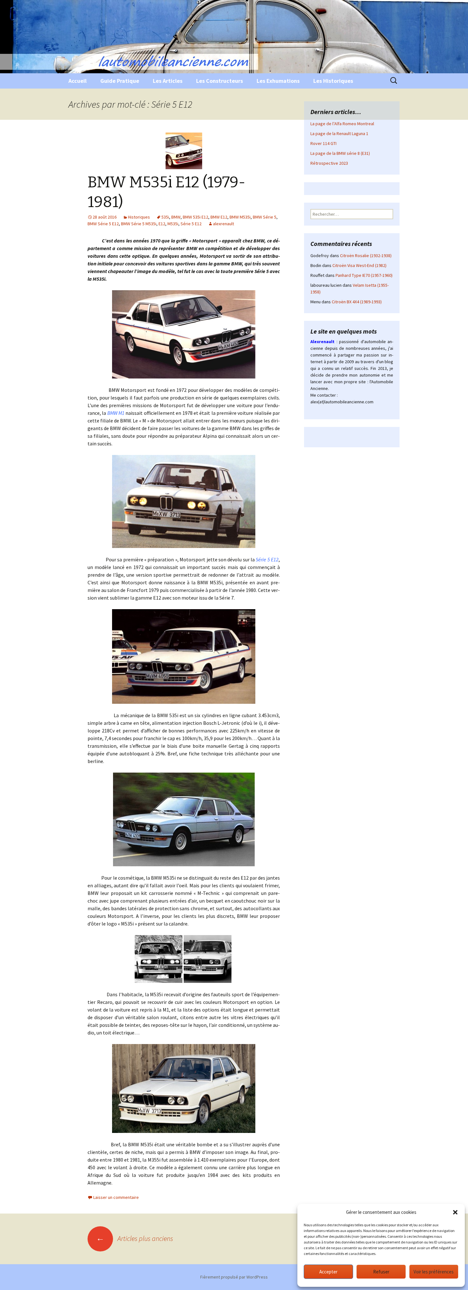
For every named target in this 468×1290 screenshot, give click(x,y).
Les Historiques (333, 80)
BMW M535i (240, 217)
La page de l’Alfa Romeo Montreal (342, 123)
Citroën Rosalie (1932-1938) (366, 255)
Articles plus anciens (134, 1238)
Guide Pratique (119, 80)
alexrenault (223, 224)
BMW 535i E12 (195, 217)
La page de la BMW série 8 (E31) (340, 153)
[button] (455, 1212)
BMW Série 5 (264, 217)
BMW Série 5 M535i (138, 224)
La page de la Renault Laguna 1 (339, 133)
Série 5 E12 (191, 224)
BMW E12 (218, 217)
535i (165, 217)
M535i (172, 224)
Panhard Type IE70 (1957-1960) (364, 275)
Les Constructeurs (219, 80)
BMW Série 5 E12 (103, 224)
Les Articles (167, 80)
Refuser (381, 1272)
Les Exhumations (278, 80)
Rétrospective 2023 (329, 163)
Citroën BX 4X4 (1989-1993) (357, 302)
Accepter (328, 1272)
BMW (176, 217)
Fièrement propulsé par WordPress (234, 1277)
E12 (162, 224)
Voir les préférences (434, 1272)
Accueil (77, 80)
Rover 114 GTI (323, 143)
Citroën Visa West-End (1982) (359, 265)
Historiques (139, 217)
